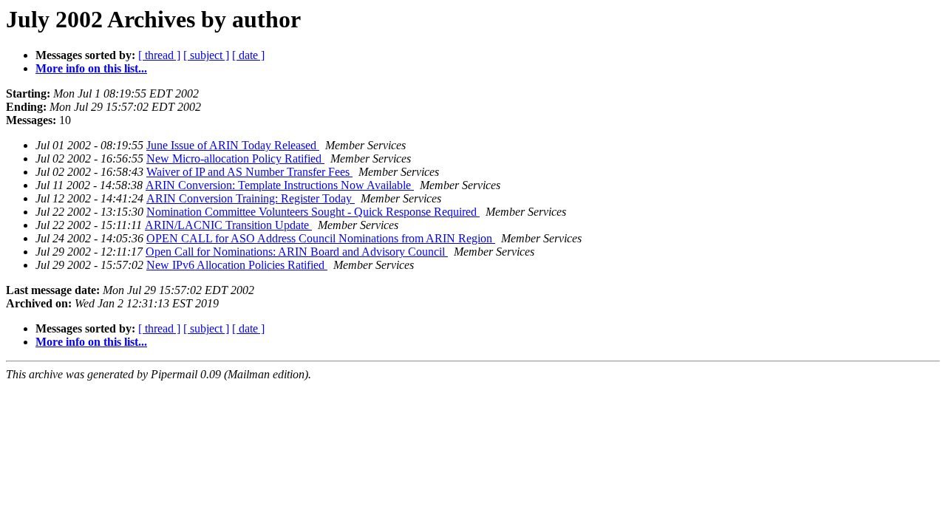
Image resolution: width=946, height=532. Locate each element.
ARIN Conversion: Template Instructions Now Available (280, 185)
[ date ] (248, 55)
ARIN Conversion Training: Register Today (250, 198)
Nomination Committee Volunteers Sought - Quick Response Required (313, 211)
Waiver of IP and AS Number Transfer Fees (249, 172)
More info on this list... (91, 68)
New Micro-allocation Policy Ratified (235, 158)
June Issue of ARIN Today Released (232, 145)
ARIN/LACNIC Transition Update (228, 225)
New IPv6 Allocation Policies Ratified (236, 265)
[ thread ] (159, 55)
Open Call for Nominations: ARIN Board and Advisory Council (297, 251)
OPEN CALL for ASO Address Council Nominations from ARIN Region (320, 238)
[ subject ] (206, 55)
